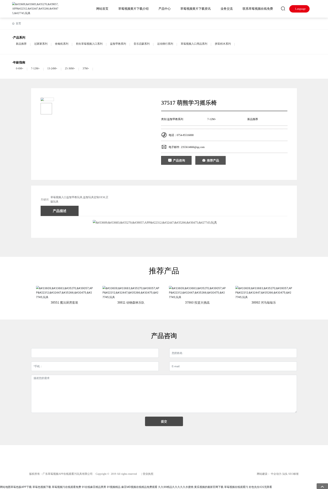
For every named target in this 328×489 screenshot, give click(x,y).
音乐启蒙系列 (142, 43)
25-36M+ (70, 68)
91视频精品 (114, 486)
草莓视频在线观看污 (236, 486)
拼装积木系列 (223, 43)
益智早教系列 (118, 43)
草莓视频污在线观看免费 (66, 486)
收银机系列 (61, 43)
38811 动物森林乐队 (130, 302)
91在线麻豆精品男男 (94, 486)
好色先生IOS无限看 (260, 486)
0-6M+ (19, 68)
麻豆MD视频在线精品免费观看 (139, 486)
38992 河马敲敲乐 (264, 302)
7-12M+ (35, 68)
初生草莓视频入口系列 (89, 43)
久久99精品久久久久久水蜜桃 (175, 486)
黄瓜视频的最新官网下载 (208, 486)
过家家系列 (40, 43)
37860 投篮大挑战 (197, 302)
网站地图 (5, 486)
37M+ (86, 68)
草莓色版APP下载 (21, 486)
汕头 (285, 473)
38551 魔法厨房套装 (64, 302)
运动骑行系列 (165, 43)
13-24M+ (52, 68)
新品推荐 (21, 43)
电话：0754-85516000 (181, 135)
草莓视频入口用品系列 (194, 43)
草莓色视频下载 (41, 486)
